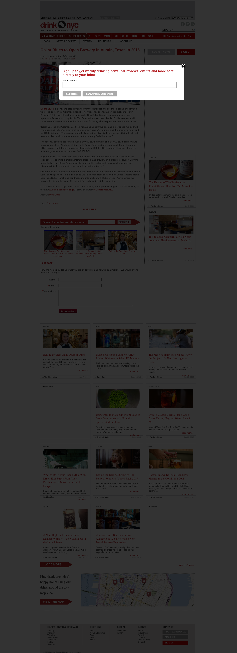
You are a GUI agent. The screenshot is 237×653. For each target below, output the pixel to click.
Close (183, 66)
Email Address (70, 80)
